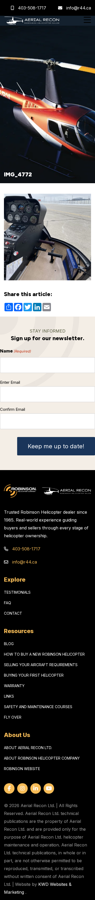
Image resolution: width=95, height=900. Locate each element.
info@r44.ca (78, 7)
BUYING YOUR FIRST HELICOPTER (34, 675)
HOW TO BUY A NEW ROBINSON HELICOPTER (44, 654)
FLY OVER (12, 717)
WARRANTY (14, 685)
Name (15, 351)
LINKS (9, 696)
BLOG (9, 643)
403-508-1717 (31, 7)
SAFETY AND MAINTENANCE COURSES (38, 706)
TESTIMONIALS (17, 592)
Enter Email (10, 382)
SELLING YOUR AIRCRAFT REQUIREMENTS (41, 664)
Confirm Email (12, 409)
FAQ (7, 603)
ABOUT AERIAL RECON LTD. (28, 747)
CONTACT (13, 613)
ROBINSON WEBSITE (22, 768)
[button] (87, 20)
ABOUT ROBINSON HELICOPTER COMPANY (42, 758)
